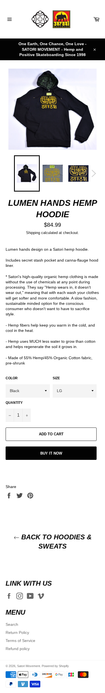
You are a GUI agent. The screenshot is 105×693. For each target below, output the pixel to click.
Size (56, 378)
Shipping (33, 233)
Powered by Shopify (55, 666)
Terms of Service (20, 640)
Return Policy (17, 632)
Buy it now (51, 453)
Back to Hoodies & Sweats (55, 541)
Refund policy (18, 648)
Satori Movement (28, 666)
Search (12, 624)
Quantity (14, 403)
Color (12, 378)
